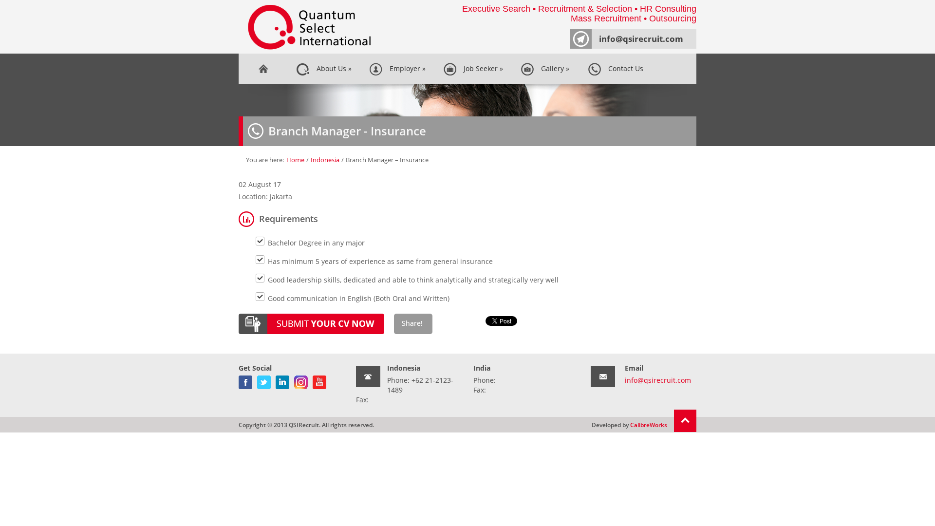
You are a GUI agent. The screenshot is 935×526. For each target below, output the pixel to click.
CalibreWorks (648, 425)
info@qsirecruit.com (641, 38)
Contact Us (623, 68)
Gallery (553, 68)
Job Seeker (481, 68)
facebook (245, 380)
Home (263, 69)
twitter (264, 380)
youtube (319, 380)
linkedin (282, 380)
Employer (406, 68)
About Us (332, 68)
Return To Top (685, 421)
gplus (301, 380)
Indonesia (325, 159)
